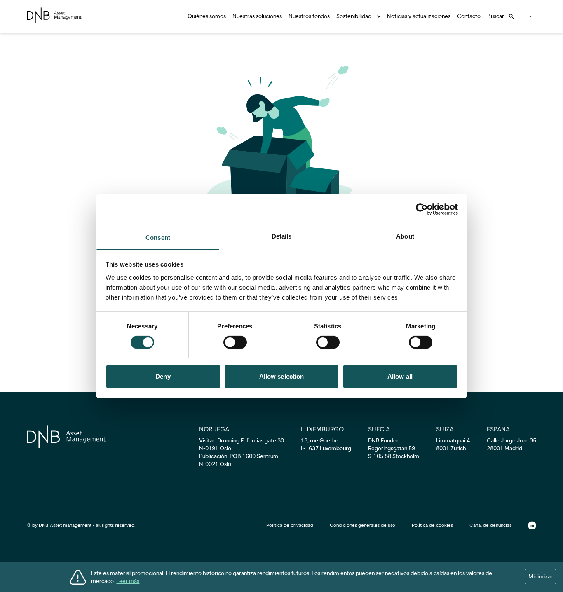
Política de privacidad (289, 525)
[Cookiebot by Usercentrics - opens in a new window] (422, 209)
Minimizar (540, 576)
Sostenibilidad (353, 16)
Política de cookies (432, 525)
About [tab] (405, 235)
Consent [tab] (157, 237)
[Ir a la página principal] (54, 15)
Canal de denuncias (490, 525)
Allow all (400, 376)
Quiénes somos (207, 16)
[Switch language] (529, 16)
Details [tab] (282, 235)
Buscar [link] (495, 16)
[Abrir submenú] (377, 16)
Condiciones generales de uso (362, 525)
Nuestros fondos (309, 16)
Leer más (127, 581)
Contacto (469, 16)
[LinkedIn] (532, 525)
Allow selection (281, 376)
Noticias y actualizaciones (418, 16)
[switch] (235, 342)
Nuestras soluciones (257, 16)
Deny (162, 376)
